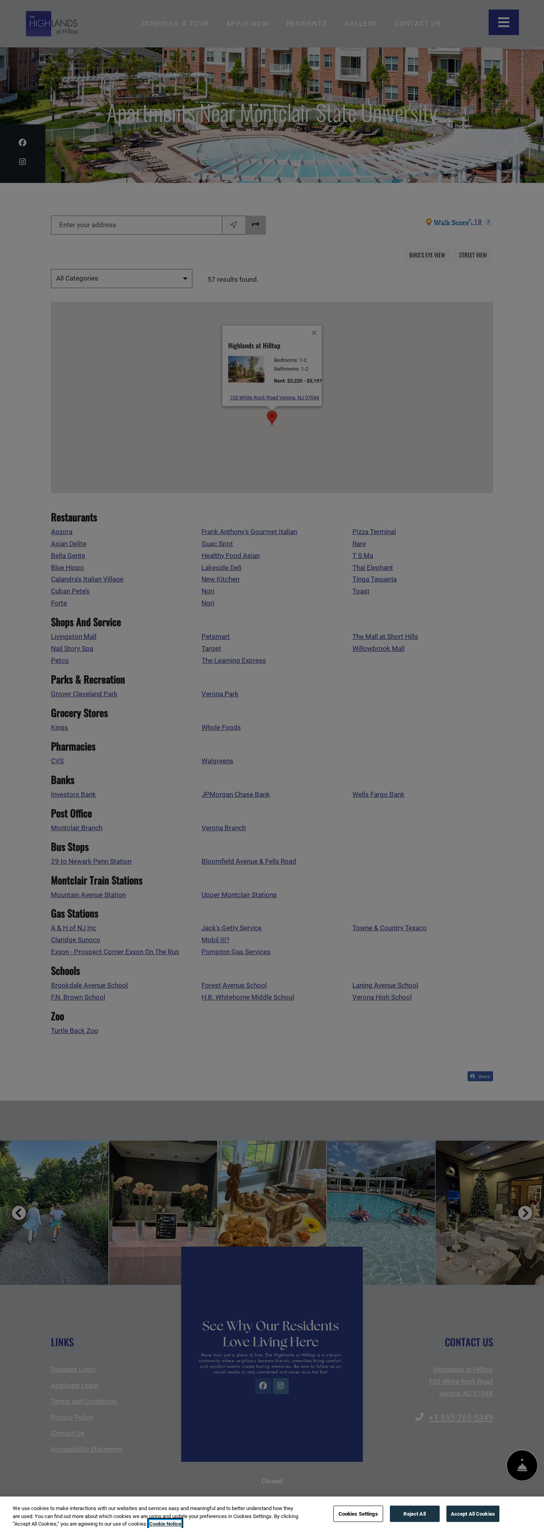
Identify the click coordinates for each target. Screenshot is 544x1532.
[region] (272, 1514)
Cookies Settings (358, 1513)
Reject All (414, 1513)
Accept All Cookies (473, 1513)
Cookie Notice (165, 1524)
